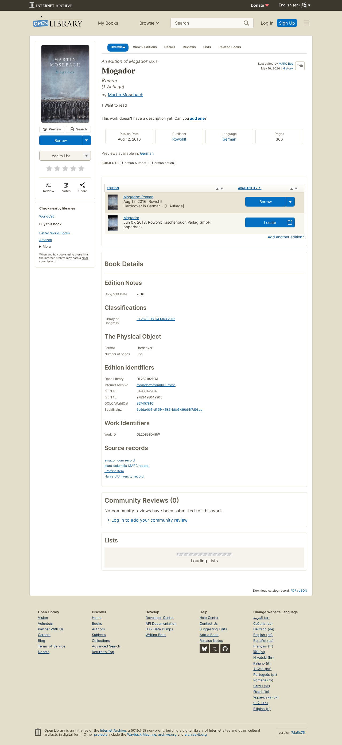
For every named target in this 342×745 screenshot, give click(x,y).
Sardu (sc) (261, 686)
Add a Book (209, 635)
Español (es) (263, 641)
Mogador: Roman (138, 197)
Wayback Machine (141, 734)
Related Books (230, 47)
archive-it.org (196, 734)
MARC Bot (286, 63)
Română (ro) (263, 680)
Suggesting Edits (213, 629)
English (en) (263, 635)
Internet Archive (113, 730)
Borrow (61, 140)
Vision (43, 618)
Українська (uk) (266, 697)
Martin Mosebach (125, 94)
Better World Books (54, 233)
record (130, 460)
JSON (303, 590)
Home (96, 618)
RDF (293, 590)
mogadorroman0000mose (156, 385)
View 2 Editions (145, 47)
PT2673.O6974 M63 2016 (156, 319)
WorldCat (46, 216)
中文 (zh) (260, 703)
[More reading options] (86, 140)
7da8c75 (298, 733)
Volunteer (45, 624)
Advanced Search (106, 646)
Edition (113, 188)
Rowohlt (179, 139)
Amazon (45, 240)
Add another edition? (286, 237)
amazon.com (114, 460)
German (229, 139)
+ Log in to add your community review (147, 520)
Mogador (138, 61)
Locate (270, 222)
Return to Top (103, 652)
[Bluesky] (204, 648)
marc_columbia (115, 466)
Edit (300, 66)
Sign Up (287, 23)
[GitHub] (225, 648)
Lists (207, 47)
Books (97, 624)
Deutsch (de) (263, 629)
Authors (98, 629)
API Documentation (161, 624)
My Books (108, 23)
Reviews (189, 47)
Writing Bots (156, 635)
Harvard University (118, 476)
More (47, 247)
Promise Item (114, 471)
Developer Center (160, 618)
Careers (44, 635)
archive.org (167, 734)
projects (100, 734)
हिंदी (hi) (259, 652)
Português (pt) (265, 675)
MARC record (138, 466)
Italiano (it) (262, 663)
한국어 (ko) (262, 669)
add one (197, 118)
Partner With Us (51, 629)
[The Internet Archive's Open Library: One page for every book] (57, 23)
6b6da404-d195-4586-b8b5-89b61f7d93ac (170, 410)
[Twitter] (214, 648)
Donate (260, 5)
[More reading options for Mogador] (86, 156)
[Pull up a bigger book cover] (65, 121)
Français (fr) (263, 646)
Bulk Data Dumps (159, 629)
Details (169, 47)
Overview (118, 47)
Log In (267, 23)
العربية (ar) (261, 618)
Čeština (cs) (263, 624)
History (288, 68)
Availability (249, 188)
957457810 (145, 403)
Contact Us (209, 624)
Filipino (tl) (262, 709)
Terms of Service (51, 646)
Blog (41, 641)
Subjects (99, 635)
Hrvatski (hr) (263, 657)
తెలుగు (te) (261, 692)
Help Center (209, 618)
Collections (101, 641)
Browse (146, 23)
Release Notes (211, 641)
